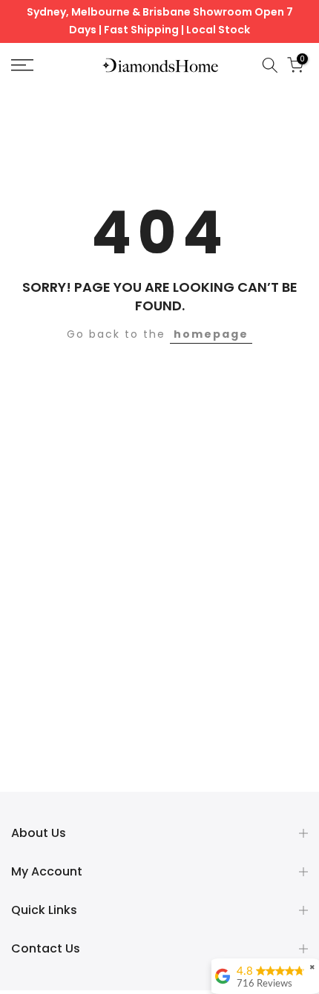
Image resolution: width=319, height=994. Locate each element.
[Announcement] (159, 21)
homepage (211, 334)
